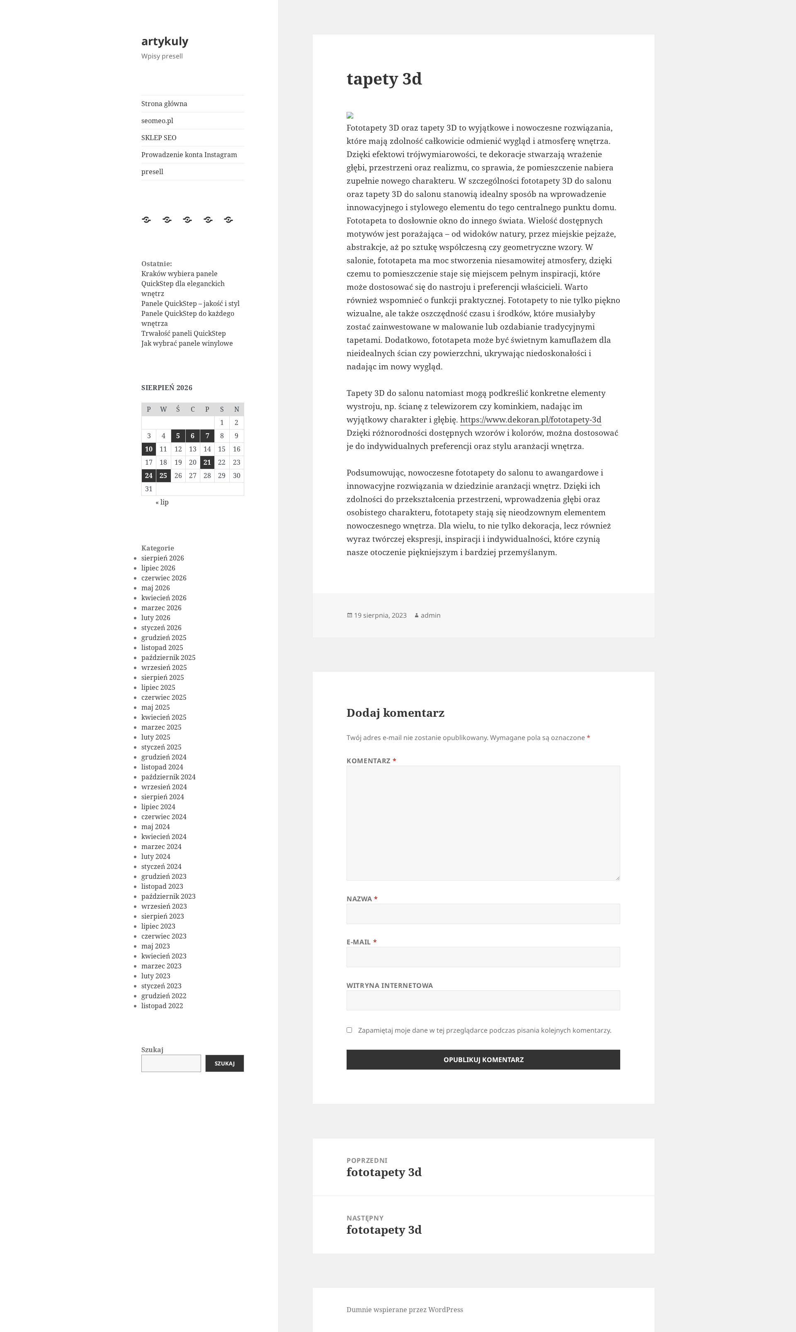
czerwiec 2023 (164, 936)
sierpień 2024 (162, 796)
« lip (162, 502)
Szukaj (152, 1049)
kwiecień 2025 (164, 717)
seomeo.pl (157, 120)
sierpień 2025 (162, 677)
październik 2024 (168, 776)
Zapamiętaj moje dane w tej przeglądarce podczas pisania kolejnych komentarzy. (485, 1030)
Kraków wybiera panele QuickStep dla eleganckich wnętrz (183, 283)
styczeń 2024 (161, 866)
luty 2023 (155, 975)
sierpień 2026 (162, 558)
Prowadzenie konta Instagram (189, 154)
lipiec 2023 (158, 926)
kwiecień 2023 (164, 956)
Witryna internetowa (390, 985)
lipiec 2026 (158, 568)
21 (207, 462)
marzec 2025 (161, 727)
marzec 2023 (161, 965)
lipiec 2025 (158, 687)
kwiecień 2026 (164, 597)
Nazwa (362, 898)
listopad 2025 (162, 647)
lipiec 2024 (158, 806)
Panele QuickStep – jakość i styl (190, 303)
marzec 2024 (161, 846)
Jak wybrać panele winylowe (187, 343)
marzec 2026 (161, 607)
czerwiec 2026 (164, 577)
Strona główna (164, 103)
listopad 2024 (162, 767)
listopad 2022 (162, 1005)
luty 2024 (155, 856)
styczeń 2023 (161, 985)
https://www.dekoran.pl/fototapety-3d (531, 419)
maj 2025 (155, 707)
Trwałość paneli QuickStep (183, 333)
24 (149, 475)
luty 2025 (155, 737)
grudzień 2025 (164, 637)
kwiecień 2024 (164, 836)
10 (149, 449)
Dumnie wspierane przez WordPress (405, 1309)
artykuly (164, 41)
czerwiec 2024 (164, 816)
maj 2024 (155, 826)
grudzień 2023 (164, 876)
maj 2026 (155, 587)
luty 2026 (155, 617)
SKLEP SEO (159, 137)
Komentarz (371, 760)
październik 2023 (168, 896)
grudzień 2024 (164, 757)
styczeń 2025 (161, 747)
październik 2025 (168, 657)
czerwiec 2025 (164, 697)
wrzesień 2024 (164, 786)
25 (163, 475)
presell (152, 171)
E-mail (362, 941)
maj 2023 (155, 946)
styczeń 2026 (161, 627)
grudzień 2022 (164, 995)
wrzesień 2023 (164, 906)
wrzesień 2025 (164, 667)
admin (431, 615)
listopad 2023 (162, 886)
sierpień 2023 (162, 916)
